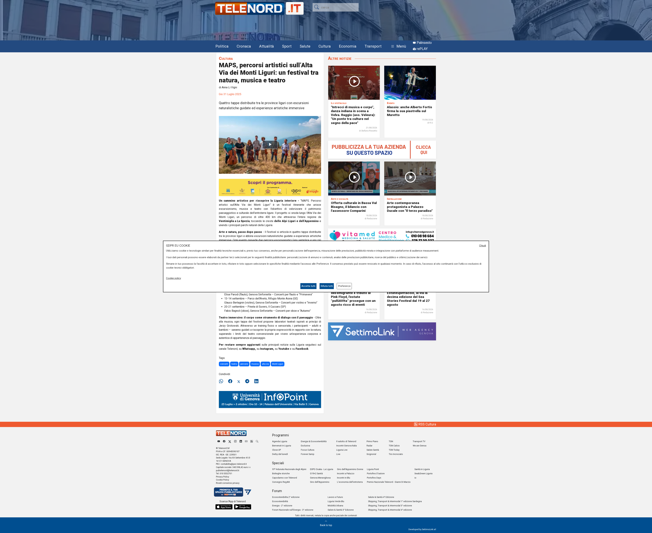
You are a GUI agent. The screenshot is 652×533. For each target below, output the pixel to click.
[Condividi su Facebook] (230, 381)
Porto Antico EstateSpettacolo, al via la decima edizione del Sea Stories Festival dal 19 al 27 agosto (408, 297)
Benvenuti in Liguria (281, 445)
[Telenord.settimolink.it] (382, 149)
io (415, 477)
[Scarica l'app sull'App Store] (224, 506)
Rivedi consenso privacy (227, 483)
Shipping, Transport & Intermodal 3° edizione (390, 505)
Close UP (276, 450)
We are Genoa (419, 445)
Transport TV (419, 441)
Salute (305, 46)
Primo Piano (372, 441)
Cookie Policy (222, 479)
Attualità (266, 46)
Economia (347, 46)
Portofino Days (374, 477)
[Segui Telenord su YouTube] (218, 441)
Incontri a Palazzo (345, 473)
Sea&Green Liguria (423, 473)
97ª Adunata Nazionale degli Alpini (289, 469)
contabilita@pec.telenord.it (234, 464)
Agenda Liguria (279, 441)
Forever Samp (307, 454)
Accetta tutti (308, 286)
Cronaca (244, 46)
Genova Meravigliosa (320, 477)
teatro (234, 364)
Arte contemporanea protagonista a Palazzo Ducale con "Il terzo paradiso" (410, 207)
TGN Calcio (394, 445)
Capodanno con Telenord (284, 477)
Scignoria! (371, 454)
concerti (224, 364)
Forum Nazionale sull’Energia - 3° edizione (292, 510)
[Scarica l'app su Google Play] (243, 506)
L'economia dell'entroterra (350, 482)
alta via (265, 364)
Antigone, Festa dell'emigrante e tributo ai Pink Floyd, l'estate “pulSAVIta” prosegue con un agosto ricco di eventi (353, 297)
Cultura (325, 46)
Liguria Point (373, 469)
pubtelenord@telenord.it (227, 470)
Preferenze (344, 286)
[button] (398, 46)
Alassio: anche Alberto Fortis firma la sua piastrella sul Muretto (409, 111)
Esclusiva (305, 445)
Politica (222, 46)
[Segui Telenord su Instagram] (235, 441)
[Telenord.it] (232, 491)
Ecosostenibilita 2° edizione (286, 497)
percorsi (244, 364)
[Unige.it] (270, 399)
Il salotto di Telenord (346, 441)
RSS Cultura (427, 424)
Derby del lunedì (280, 454)
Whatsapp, (249, 348)
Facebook (302, 348)
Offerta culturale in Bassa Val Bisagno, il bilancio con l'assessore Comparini (354, 207)
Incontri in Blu (343, 477)
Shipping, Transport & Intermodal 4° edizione (390, 510)
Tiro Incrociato (396, 454)
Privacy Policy (222, 476)
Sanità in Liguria (422, 469)
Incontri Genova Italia (346, 445)
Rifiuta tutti (327, 286)
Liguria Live (341, 450)
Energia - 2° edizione (282, 505)
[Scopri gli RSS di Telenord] (251, 441)
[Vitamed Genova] (382, 236)
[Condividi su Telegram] (247, 381)
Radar (369, 445)
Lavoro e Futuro (335, 497)
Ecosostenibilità (280, 501)
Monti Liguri (277, 364)
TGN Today (394, 450)
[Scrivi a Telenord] (246, 441)
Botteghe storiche (281, 473)
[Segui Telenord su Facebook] (224, 441)
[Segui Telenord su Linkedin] (240, 441)
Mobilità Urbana (335, 505)
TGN (391, 441)
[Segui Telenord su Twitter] (230, 441)
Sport (287, 46)
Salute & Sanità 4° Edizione (381, 497)
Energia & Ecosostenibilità (314, 441)
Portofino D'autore (376, 473)
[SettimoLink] (382, 331)
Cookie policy (173, 278)
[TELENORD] (231, 433)
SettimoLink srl (429, 529)
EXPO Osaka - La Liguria (321, 469)
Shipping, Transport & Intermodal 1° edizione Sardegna (395, 501)
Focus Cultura (307, 450)
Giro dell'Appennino (319, 482)
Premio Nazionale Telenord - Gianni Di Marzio (389, 482)
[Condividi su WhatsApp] (222, 381)
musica (255, 364)
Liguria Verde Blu (336, 501)
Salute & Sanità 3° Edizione (341, 510)
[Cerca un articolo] (257, 441)
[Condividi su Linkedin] (256, 381)
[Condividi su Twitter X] (238, 381)
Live (338, 454)
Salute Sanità (373, 450)
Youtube (283, 348)
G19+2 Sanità (316, 473)
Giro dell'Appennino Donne (350, 469)
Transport (373, 46)
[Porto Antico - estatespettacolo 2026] (270, 187)
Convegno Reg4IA (281, 482)
